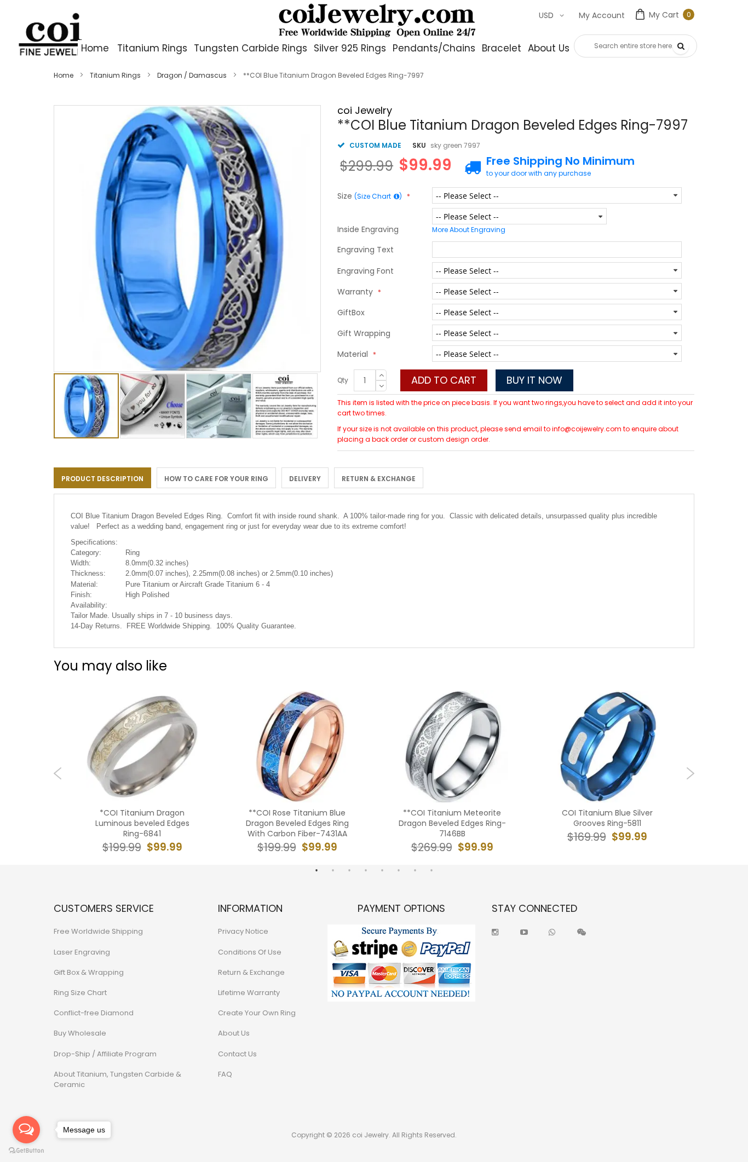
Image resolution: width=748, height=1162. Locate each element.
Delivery (305, 478)
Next (690, 773)
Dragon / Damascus (192, 75)
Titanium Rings (115, 75)
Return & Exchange (379, 478)
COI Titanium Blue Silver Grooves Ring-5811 (607, 818)
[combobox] (635, 45)
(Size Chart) (378, 196)
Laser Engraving (82, 952)
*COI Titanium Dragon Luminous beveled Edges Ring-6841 (142, 823)
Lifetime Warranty (249, 992)
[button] (153, 406)
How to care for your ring (216, 478)
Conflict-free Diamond (94, 1013)
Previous (58, 773)
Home (63, 75)
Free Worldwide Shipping (98, 931)
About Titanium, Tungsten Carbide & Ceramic (117, 1079)
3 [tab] (349, 870)
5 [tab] (382, 870)
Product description (102, 478)
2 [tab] (332, 870)
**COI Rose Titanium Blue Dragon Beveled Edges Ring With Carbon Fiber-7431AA (297, 823)
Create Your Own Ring (257, 1013)
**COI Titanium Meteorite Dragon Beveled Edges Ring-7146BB (452, 823)
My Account (602, 15)
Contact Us (237, 1054)
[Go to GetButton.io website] (26, 1150)
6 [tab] (398, 870)
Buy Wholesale (80, 1033)
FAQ (225, 1074)
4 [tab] (365, 870)
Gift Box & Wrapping (89, 972)
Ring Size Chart (80, 992)
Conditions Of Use (249, 952)
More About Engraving (468, 229)
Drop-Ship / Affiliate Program (105, 1054)
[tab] (102, 477)
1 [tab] (316, 870)
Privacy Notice (243, 931)
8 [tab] (431, 870)
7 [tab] (415, 870)
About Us (234, 1033)
